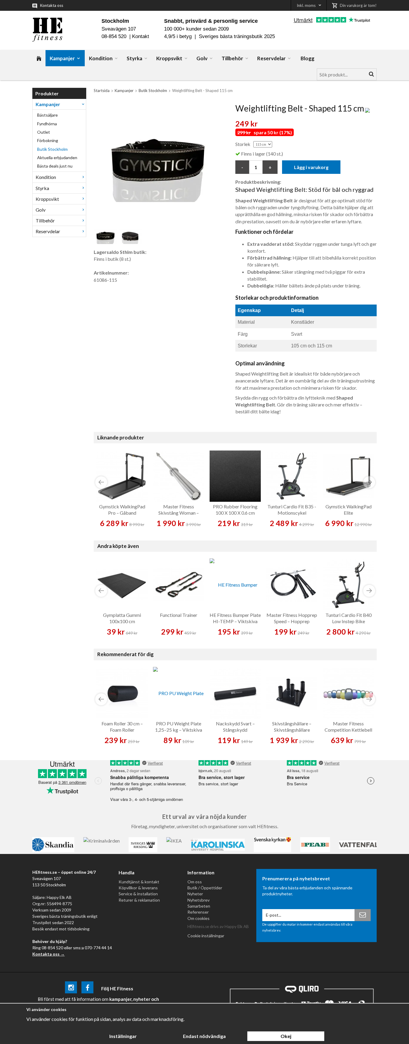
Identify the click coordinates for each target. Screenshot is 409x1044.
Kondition (101, 58)
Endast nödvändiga (204, 1036)
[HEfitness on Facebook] (87, 988)
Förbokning (47, 140)
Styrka (134, 58)
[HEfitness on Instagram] (71, 988)
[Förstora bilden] (157, 163)
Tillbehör (232, 58)
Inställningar (123, 1036)
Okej (286, 1036)
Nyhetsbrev (198, 900)
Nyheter (195, 893)
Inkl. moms (306, 5)
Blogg (307, 58)
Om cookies (198, 918)
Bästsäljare (47, 114)
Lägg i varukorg (311, 167)
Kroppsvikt (169, 58)
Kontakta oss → (48, 953)
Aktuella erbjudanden (57, 157)
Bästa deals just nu (54, 165)
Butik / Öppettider (204, 887)
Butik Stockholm (52, 149)
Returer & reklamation (139, 900)
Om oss (194, 881)
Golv (201, 58)
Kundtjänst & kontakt (139, 881)
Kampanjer (62, 58)
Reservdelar (271, 58)
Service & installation (138, 893)
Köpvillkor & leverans (138, 887)
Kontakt (140, 36)
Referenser (198, 912)
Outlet (43, 132)
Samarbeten (198, 906)
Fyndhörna (47, 123)
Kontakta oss (51, 5)
